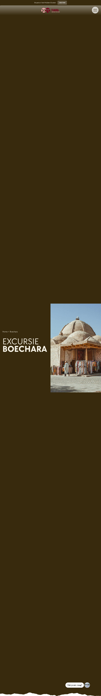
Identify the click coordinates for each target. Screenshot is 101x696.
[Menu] (95, 10)
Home (5, 332)
